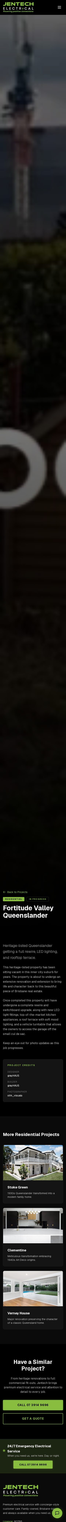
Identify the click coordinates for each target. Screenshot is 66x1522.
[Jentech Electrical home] (18, 7)
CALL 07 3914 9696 (33, 1405)
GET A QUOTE (33, 1419)
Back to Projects (17, 892)
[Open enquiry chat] (57, 1513)
